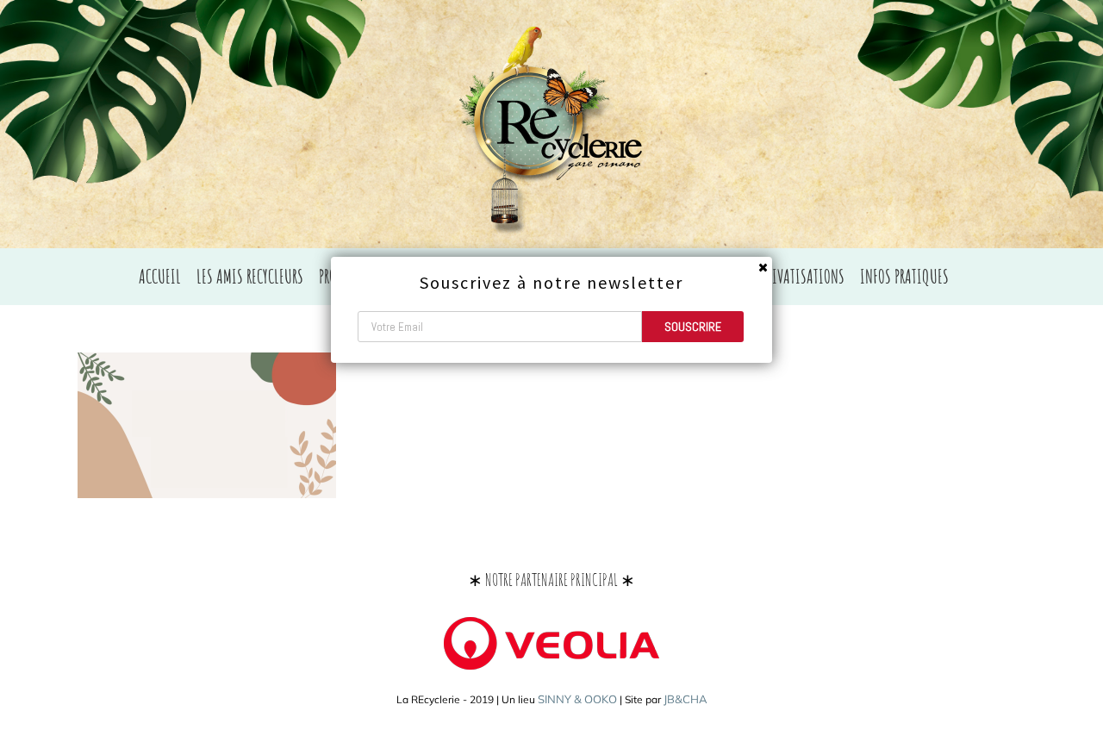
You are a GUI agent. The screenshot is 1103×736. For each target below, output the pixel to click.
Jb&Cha (685, 699)
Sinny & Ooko (577, 699)
